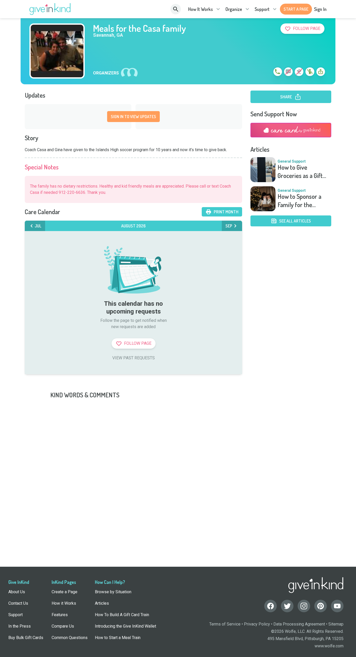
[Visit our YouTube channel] (337, 606)
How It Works (200, 9)
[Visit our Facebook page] (270, 606)
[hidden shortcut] (265, 72)
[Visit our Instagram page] (304, 606)
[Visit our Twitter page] (287, 606)
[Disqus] (178, 464)
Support (262, 9)
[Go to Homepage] (50, 9)
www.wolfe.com (329, 645)
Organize (233, 9)
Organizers (106, 73)
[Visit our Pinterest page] (320, 606)
